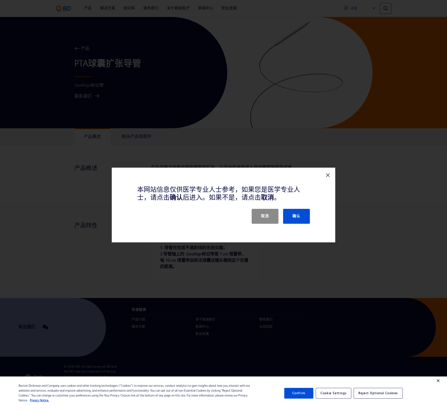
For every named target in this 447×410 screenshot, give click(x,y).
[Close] (438, 380)
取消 (265, 216)
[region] (223, 393)
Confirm (298, 393)
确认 (296, 216)
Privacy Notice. (39, 400)
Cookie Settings (333, 393)
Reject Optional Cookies (378, 393)
